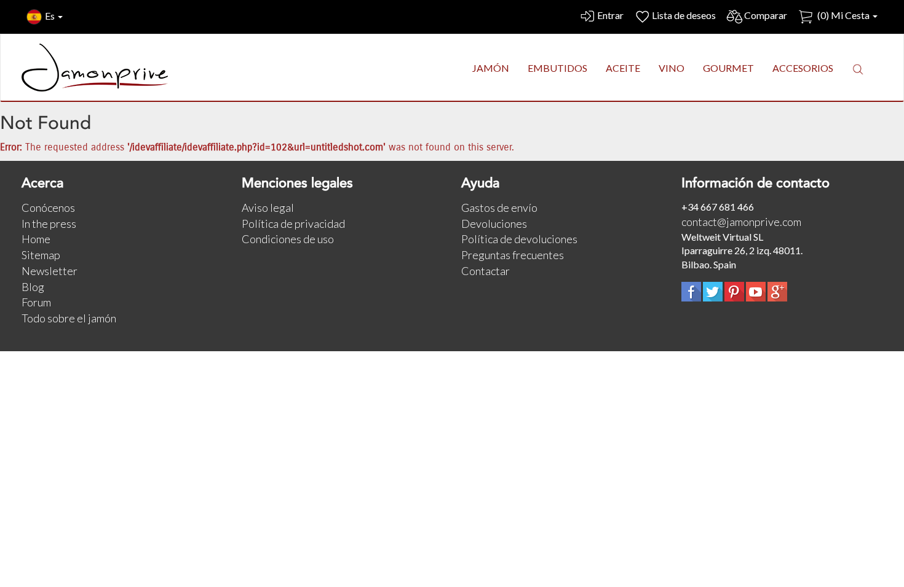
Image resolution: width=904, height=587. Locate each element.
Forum (36, 302)
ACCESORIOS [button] (802, 68)
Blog (33, 287)
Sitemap (41, 255)
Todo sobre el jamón (69, 318)
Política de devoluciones (519, 239)
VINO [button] (671, 68)
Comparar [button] (765, 15)
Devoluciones (494, 223)
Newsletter (49, 271)
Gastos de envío (499, 207)
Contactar (485, 271)
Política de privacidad (293, 223)
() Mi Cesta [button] (843, 15)
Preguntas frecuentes (512, 255)
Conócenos (48, 207)
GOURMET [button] (728, 68)
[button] (858, 69)
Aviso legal (268, 207)
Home (36, 239)
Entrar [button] (610, 15)
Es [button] (51, 15)
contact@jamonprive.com (741, 221)
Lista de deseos (684, 15)
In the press (49, 223)
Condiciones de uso (288, 239)
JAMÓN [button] (490, 68)
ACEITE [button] (623, 68)
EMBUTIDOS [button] (557, 68)
